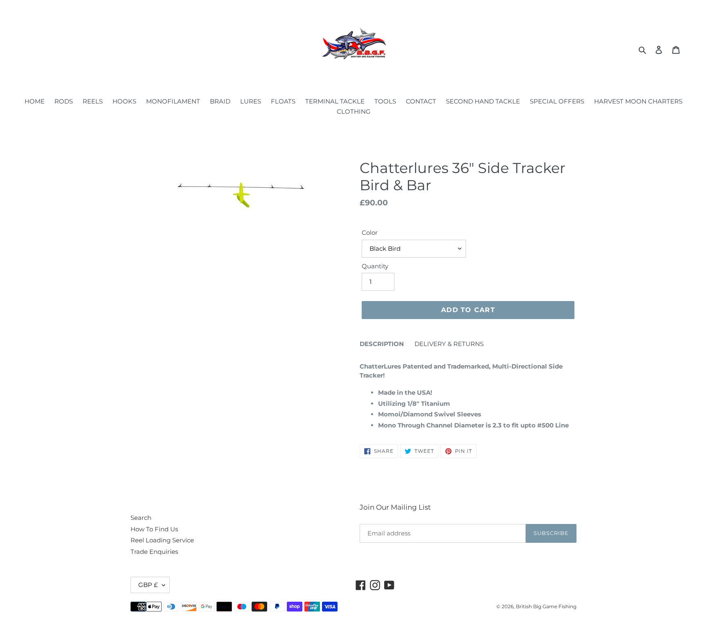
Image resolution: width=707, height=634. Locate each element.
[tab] (382, 345)
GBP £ (148, 585)
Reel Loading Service (162, 540)
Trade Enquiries (154, 551)
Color (370, 232)
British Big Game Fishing (546, 606)
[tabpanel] (468, 393)
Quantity (375, 266)
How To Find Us (154, 529)
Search (141, 518)
